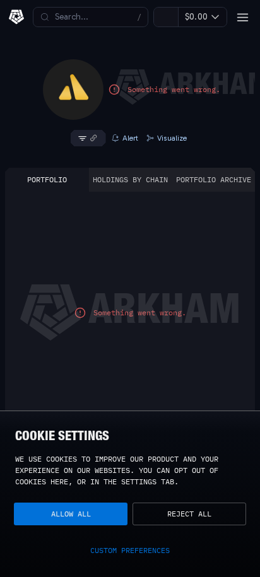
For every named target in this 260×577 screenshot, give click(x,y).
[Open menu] (242, 17)
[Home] (16, 17)
